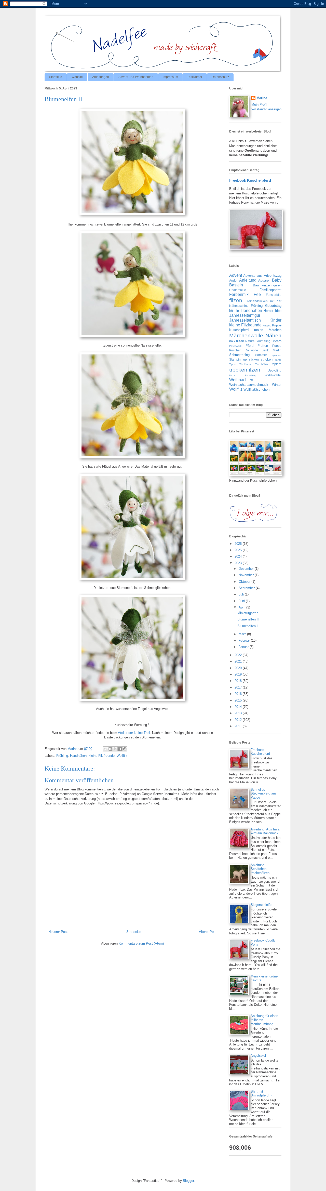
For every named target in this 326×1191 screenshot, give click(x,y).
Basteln (236, 285)
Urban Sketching (242, 375)
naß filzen (236, 341)
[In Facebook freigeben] (120, 748)
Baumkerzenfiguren (267, 285)
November (247, 575)
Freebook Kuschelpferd (250, 180)
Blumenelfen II (248, 619)
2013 (239, 713)
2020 (239, 668)
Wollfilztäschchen (256, 389)
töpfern (276, 364)
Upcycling (274, 370)
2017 (239, 687)
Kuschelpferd (239, 330)
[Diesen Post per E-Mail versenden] (105, 748)
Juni (242, 601)
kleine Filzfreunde (102, 756)
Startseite (55, 77)
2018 (239, 681)
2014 (239, 707)
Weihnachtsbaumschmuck (248, 385)
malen (258, 330)
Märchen (275, 330)
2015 (239, 700)
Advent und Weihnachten (135, 77)
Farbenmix (239, 294)
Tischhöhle (261, 364)
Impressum (170, 77)
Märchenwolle (246, 335)
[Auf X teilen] (115, 748)
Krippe (276, 325)
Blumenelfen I (247, 626)
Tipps (232, 364)
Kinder (275, 320)
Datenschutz (220, 77)
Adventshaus (253, 275)
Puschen (235, 350)
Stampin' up (238, 359)
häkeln (234, 311)
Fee (257, 294)
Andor (233, 280)
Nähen (273, 335)
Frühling (62, 756)
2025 (239, 550)
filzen (235, 300)
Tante (278, 359)
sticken (254, 359)
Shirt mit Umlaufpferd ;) (261, 1093)
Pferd (249, 346)
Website (77, 77)
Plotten (262, 346)
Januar (244, 647)
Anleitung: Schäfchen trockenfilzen (260, 869)
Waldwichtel (273, 375)
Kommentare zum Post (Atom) (141, 943)
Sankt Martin (271, 350)
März (243, 634)
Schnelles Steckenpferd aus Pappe (264, 793)
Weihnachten (241, 380)
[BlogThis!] (110, 748)
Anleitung (247, 280)
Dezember (247, 569)
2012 (239, 720)
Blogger (188, 1181)
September (247, 588)
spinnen (276, 355)
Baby (276, 280)
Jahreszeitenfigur (244, 315)
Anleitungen (100, 77)
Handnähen (78, 756)
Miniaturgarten (247, 613)
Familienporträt (270, 290)
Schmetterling (239, 355)
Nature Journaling (257, 341)
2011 (239, 726)
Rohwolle (251, 350)
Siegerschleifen (262, 905)
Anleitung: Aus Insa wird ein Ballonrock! (265, 831)
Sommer (261, 354)
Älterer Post (207, 932)
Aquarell (264, 280)
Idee (278, 311)
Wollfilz (122, 756)
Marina (261, 98)
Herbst (268, 311)
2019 (239, 674)
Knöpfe (267, 325)
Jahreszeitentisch (245, 320)
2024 (239, 556)
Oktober (245, 582)
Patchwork (235, 346)
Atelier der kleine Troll (134, 733)
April (242, 607)
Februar (245, 640)
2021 (239, 661)
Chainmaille (237, 290)
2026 (239, 544)
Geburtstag (273, 306)
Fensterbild (273, 294)
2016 (239, 694)
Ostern (276, 341)
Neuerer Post (58, 932)
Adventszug (272, 275)
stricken (267, 359)
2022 (239, 655)
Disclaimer (194, 77)
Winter (276, 385)
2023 (239, 563)
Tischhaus (245, 364)
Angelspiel (258, 1055)
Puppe (276, 345)
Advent (235, 275)
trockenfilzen (244, 370)
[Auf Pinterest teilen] (124, 748)
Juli (242, 594)
